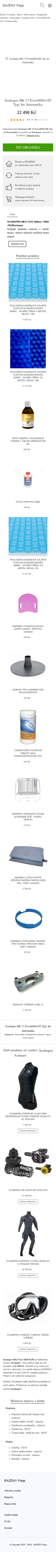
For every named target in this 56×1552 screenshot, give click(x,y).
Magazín (8, 1497)
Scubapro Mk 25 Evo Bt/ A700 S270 (28, 1190)
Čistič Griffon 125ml (28, 502)
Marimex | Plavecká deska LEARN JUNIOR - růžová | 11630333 (28, 629)
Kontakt (8, 1528)
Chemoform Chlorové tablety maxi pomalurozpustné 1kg (28, 753)
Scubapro (36, 132)
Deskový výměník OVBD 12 (28, 1004)
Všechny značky (12, 1490)
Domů (2, 14)
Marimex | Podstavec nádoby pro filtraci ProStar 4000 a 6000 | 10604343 (28, 944)
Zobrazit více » (33, 135)
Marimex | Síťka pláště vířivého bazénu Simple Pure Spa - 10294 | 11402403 (28, 880)
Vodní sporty (29, 14)
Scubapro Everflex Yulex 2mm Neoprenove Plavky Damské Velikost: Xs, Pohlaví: (28, 1116)
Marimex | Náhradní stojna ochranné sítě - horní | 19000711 (28, 817)
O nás (7, 1521)
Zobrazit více (17, 244)
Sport (19, 14)
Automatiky (15, 18)
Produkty (11, 14)
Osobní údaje (11, 1515)
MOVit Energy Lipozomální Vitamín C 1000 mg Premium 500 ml (28, 441)
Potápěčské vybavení (35, 1034)
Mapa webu (10, 1504)
